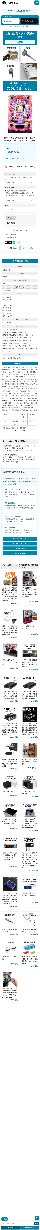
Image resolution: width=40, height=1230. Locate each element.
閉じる (5, 1219)
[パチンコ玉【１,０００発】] (10, 947)
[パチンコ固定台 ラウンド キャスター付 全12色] (10, 650)
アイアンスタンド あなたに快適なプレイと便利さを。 (29, 762)
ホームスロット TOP (7, 26)
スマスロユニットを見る (20, 538)
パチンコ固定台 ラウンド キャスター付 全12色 (9, 662)
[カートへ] (37, 1218)
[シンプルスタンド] (10, 782)
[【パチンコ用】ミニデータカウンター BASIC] (30, 884)
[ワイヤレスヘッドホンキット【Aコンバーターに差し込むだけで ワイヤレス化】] (10, 750)
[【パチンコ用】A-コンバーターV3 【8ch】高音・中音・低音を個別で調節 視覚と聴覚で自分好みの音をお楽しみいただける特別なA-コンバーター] (30, 714)
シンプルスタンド (8, 791)
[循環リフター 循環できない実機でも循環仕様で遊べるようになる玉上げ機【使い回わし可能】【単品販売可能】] (10, 617)
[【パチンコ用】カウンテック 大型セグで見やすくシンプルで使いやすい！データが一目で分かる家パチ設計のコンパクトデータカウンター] (10, 884)
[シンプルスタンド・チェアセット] (30, 782)
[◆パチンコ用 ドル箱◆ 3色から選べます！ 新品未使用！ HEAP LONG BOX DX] (30, 947)
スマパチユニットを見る (20, 543)
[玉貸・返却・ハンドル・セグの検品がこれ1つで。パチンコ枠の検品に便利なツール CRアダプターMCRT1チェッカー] (10, 979)
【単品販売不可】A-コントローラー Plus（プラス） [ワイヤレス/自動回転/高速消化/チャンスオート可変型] (30, 592)
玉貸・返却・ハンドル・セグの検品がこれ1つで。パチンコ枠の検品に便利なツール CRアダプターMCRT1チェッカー (10, 993)
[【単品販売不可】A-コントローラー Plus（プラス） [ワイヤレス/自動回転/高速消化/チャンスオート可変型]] (30, 578)
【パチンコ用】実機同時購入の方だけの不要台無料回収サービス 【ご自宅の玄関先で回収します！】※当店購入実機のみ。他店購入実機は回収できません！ (9, 594)
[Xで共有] (8, 242)
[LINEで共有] (16, 242)
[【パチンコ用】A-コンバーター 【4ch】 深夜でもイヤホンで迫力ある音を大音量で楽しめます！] (10, 682)
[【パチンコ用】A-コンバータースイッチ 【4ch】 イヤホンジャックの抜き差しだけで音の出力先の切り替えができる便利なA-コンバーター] (10, 714)
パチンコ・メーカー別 (19, 26)
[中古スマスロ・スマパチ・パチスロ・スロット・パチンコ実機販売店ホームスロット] (11, 3)
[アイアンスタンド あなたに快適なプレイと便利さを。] (30, 750)
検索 (36, 1223)
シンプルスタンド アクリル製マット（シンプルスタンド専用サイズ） (10, 821)
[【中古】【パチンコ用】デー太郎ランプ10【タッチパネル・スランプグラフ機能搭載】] (10, 843)
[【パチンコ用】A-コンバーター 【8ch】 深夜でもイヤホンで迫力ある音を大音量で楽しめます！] (30, 682)
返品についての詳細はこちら (13, 234)
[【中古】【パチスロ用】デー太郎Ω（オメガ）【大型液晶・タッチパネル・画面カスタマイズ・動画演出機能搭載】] (30, 809)
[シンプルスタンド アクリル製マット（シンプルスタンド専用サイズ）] (10, 809)
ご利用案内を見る (20, 548)
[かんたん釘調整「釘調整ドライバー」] (10, 920)
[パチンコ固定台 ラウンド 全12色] (30, 617)
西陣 (27, 26)
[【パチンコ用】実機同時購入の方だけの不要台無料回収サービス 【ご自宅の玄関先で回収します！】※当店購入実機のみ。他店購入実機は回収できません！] (10, 578)
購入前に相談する (20, 553)
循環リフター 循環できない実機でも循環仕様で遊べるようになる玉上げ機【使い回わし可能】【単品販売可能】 (10, 630)
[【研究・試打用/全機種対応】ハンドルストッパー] (30, 920)
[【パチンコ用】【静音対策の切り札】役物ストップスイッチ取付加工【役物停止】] (30, 650)
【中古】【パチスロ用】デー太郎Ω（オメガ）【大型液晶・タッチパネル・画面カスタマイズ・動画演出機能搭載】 (29, 823)
